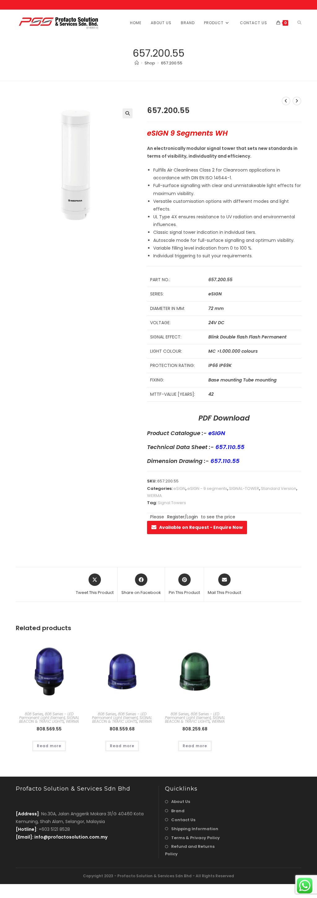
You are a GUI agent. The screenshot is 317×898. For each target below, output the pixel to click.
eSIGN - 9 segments (207, 488)
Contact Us (183, 820)
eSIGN (216, 433)
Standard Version (278, 488)
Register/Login (182, 517)
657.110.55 (230, 447)
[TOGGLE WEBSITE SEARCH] (299, 23)
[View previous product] (286, 101)
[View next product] (297, 101)
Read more (49, 745)
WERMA (154, 496)
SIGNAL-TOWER (244, 488)
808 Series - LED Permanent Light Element (46, 715)
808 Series (34, 714)
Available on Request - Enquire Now (201, 527)
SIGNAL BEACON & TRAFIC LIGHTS (49, 719)
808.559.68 (122, 729)
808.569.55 (49, 729)
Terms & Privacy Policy (195, 838)
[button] (127, 113)
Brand (178, 811)
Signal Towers (172, 503)
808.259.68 (194, 729)
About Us (180, 801)
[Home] (137, 63)
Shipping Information (194, 829)
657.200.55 (171, 63)
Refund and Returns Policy (190, 850)
